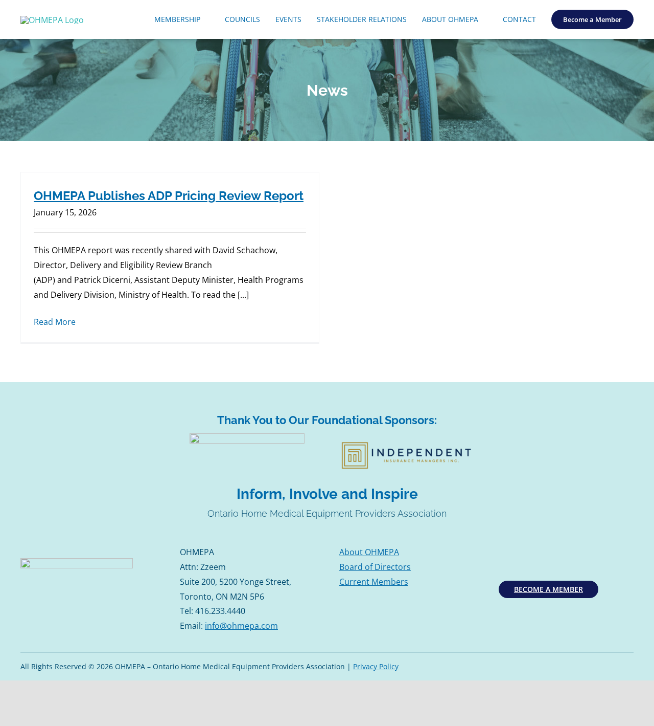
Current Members (373, 581)
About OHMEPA (369, 552)
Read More (55, 321)
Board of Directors (375, 567)
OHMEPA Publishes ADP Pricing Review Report (168, 195)
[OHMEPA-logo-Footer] (76, 562)
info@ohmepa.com (241, 625)
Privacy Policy (376, 666)
